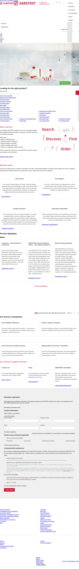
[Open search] (78, 31)
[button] (1, 34)
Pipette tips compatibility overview (9, 516)
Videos (42, 523)
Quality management (46, 524)
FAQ (1, 523)
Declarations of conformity (47, 521)
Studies (42, 518)
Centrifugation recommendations (9, 511)
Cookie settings (41, 565)
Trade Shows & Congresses (7, 519)
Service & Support (5, 509)
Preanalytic (9, 441)
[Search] (77, 93)
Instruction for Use (45, 514)
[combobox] (38, 93)
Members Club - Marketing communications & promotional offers (23, 462)
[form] (39, 443)
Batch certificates (4, 518)
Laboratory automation (48, 441)
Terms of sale (39, 563)
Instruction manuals (45, 516)
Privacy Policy (66, 470)
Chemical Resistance (46, 529)
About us (2, 543)
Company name (44, 417)
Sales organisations (45, 543)
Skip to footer (14, 0)
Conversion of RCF (5, 513)
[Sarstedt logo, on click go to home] (25, 11)
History (2, 544)
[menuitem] (73, 3)
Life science (27, 441)
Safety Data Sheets (45, 519)
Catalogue (43, 509)
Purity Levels (43, 528)
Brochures (43, 511)
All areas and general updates (14, 438)
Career (2, 541)
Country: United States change (70, 561)
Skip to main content (5, 0)
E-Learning (3, 521)
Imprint (38, 559)
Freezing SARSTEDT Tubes (48, 531)
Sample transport (70, 441)
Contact (42, 541)
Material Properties (45, 526)
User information (44, 513)
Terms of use (39, 561)
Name (5, 425)
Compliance (3, 547)
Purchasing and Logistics (7, 546)
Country (42, 425)
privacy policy (25, 477)
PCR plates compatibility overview (9, 514)
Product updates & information (14, 458)
